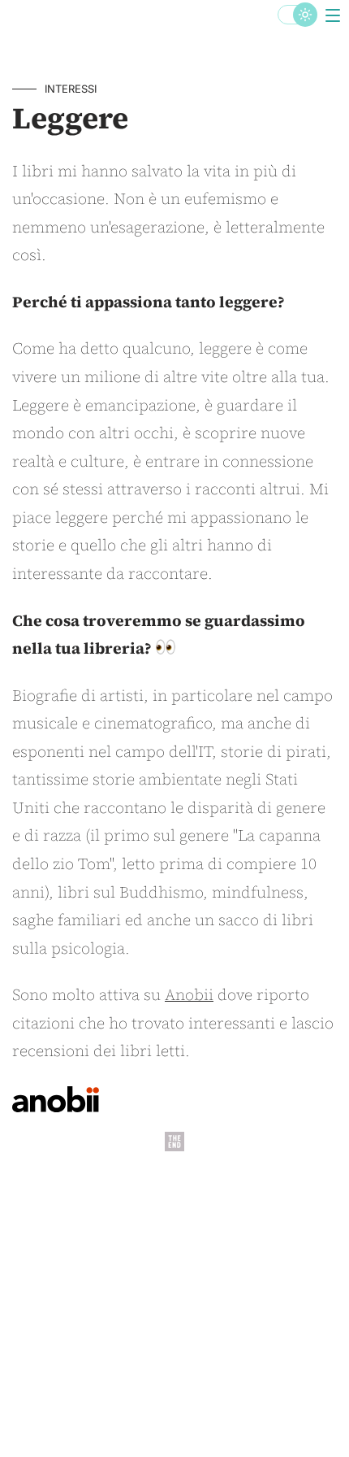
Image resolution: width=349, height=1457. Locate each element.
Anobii (189, 994)
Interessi (71, 88)
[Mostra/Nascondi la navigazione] (333, 16)
